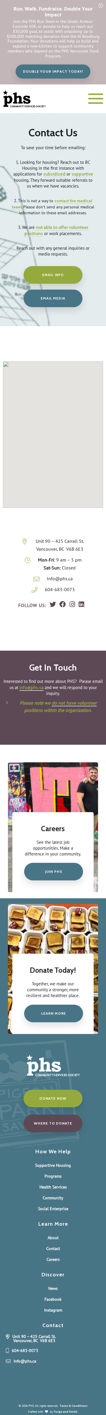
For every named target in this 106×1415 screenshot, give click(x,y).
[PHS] (29, 98)
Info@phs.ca (60, 578)
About (53, 1237)
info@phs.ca (31, 687)
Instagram (53, 1310)
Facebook (53, 1299)
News (53, 1288)
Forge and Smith (65, 1412)
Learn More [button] (53, 1013)
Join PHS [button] (53, 871)
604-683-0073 (60, 589)
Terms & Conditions (73, 1406)
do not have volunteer (74, 703)
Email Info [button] (53, 275)
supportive (82, 174)
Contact (53, 1248)
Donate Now (52, 1098)
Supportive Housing (53, 1165)
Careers (53, 1259)
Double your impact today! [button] (53, 71)
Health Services (53, 1187)
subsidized (54, 174)
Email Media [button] (53, 298)
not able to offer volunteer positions (56, 230)
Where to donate (53, 1123)
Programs (53, 1176)
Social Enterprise (53, 1208)
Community (53, 1197)
